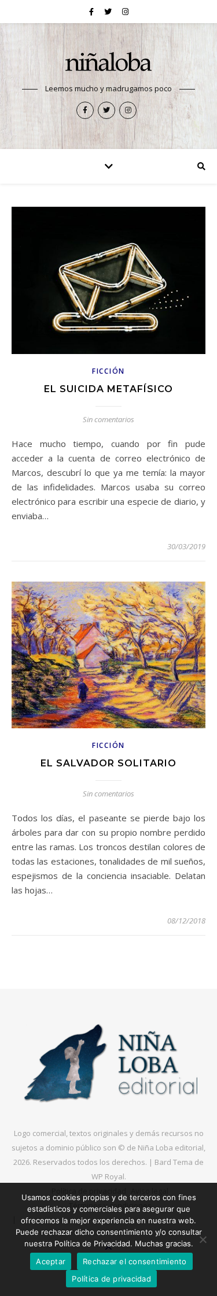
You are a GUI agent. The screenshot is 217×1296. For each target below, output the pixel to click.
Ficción (108, 371)
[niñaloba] (109, 63)
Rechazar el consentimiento (135, 1261)
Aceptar (50, 1261)
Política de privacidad (111, 1278)
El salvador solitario (108, 763)
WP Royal (107, 1176)
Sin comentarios (108, 419)
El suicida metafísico (108, 388)
